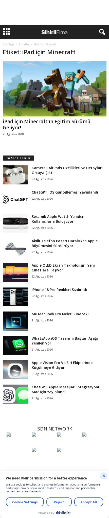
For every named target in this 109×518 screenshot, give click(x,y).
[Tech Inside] (93, 444)
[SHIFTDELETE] (18, 444)
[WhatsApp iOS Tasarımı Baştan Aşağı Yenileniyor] (15, 345)
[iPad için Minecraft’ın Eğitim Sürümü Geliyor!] (54, 88)
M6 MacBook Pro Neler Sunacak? (60, 314)
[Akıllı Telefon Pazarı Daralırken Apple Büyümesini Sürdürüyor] (15, 247)
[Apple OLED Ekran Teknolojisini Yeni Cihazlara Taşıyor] (15, 272)
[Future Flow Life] (68, 459)
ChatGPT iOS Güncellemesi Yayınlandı (65, 192)
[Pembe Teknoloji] (43, 459)
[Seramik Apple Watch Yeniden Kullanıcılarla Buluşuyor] (15, 223)
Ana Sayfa (8, 44)
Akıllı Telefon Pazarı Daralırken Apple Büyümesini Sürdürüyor (65, 243)
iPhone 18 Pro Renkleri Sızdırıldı (59, 289)
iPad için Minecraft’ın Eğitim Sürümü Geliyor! (46, 124)
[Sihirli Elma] (43, 444)
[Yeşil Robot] (68, 444)
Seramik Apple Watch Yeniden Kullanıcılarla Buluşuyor (58, 219)
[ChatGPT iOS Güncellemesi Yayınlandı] (15, 199)
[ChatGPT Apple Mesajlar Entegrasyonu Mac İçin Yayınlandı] (15, 394)
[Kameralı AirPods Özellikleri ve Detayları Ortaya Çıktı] (15, 174)
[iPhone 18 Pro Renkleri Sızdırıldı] (15, 296)
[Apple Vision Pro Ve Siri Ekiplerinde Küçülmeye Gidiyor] (15, 369)
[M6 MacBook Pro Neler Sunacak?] (15, 321)
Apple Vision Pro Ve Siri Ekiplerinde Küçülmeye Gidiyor (62, 365)
